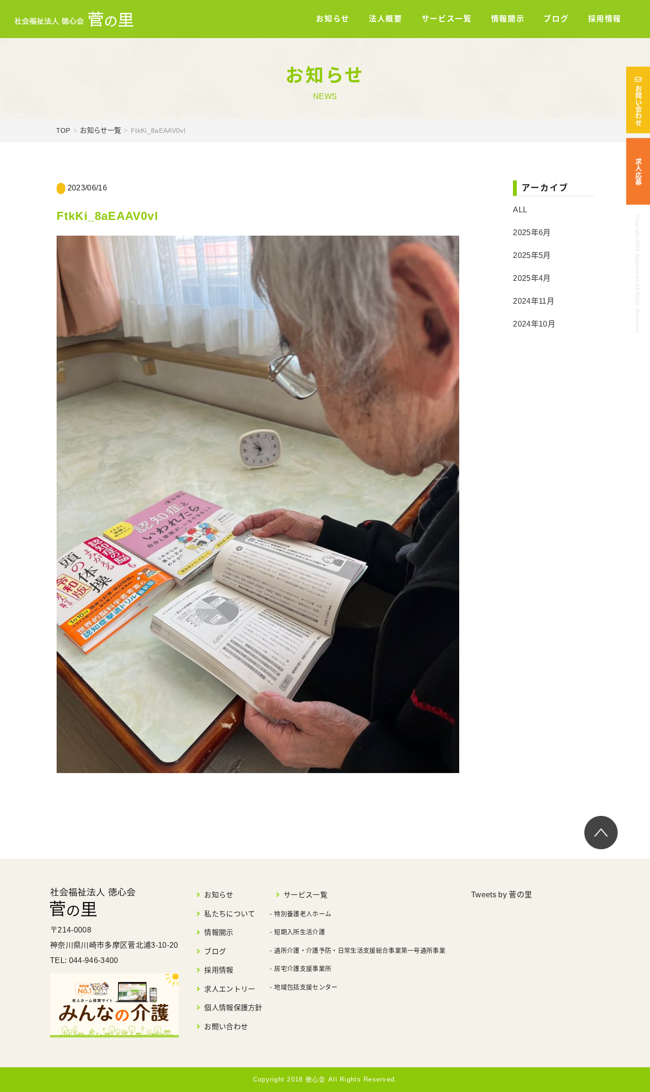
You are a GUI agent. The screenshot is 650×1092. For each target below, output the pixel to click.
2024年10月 (534, 324)
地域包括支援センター (305, 987)
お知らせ (332, 19)
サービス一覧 (447, 19)
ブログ (556, 19)
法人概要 (385, 19)
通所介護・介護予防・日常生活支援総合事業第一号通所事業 (359, 950)
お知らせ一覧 (100, 130)
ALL (520, 210)
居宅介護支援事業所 (302, 968)
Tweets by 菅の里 (501, 895)
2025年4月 (532, 278)
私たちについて (229, 914)
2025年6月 (532, 232)
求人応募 (638, 171)
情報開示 (507, 19)
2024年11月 (533, 301)
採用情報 (604, 19)
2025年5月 (532, 255)
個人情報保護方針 (233, 1007)
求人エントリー (229, 989)
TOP (63, 130)
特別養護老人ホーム (302, 913)
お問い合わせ (638, 105)
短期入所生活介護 (299, 931)
